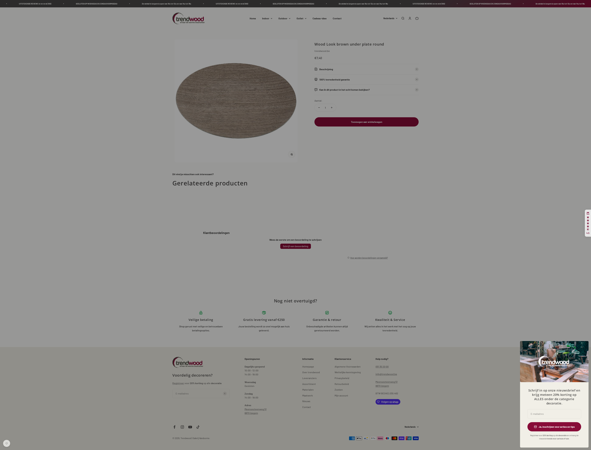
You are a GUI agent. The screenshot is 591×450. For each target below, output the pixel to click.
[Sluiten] (582, 347)
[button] (588, 223)
